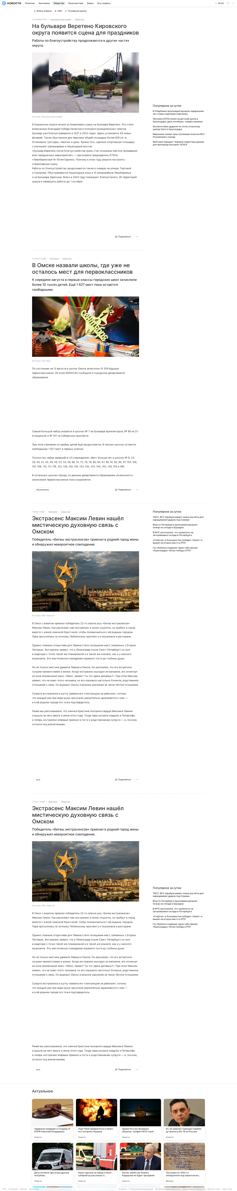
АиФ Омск (52, 512)
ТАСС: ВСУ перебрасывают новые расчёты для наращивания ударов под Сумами (178, 518)
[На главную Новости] (13, 3)
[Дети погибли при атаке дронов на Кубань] (52, 1163)
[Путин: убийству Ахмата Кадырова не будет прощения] (140, 1163)
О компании (13, 1189)
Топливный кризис (77, 11)
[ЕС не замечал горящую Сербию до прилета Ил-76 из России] (184, 1119)
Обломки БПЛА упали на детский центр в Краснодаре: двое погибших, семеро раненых (178, 120)
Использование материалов (194, 1189)
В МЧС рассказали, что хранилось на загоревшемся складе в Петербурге (173, 533)
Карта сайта (227, 1189)
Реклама (23, 1189)
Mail (4, 1189)
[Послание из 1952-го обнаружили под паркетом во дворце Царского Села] (184, 1163)
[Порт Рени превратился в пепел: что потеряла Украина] (96, 1119)
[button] (85, 82)
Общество (79, 19)
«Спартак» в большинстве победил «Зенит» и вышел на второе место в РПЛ (177, 541)
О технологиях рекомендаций (141, 1189)
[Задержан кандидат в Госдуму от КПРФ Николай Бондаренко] (52, 1119)
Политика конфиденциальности (167, 1189)
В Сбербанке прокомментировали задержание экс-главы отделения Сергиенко (178, 112)
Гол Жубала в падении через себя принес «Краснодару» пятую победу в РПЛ (175, 549)
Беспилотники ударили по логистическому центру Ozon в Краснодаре (176, 128)
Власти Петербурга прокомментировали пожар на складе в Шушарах (175, 526)
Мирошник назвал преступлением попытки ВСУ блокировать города (179, 135)
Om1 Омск (54, 258)
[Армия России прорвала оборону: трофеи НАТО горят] (140, 1119)
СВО (59, 11)
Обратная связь (213, 1189)
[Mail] (4, 3)
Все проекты (34, 1189)
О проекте (123, 1189)
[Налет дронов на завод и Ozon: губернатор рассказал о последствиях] (96, 1163)
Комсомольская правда (61, 19)
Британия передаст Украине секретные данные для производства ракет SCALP (178, 143)
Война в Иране (44, 11)
